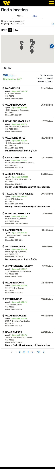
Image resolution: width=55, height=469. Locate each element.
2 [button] (19, 352)
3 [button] (24, 352)
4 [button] (28, 352)
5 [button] (32, 352)
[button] (43, 352)
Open (17, 30)
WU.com (9, 75)
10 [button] (38, 352)
